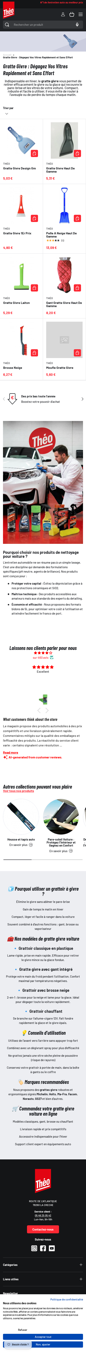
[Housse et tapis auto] (21, 817)
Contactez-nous (43, 1229)
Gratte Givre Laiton (16, 302)
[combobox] (43, 25)
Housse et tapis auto (21, 839)
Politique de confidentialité (66, 1299)
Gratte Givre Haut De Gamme (60, 169)
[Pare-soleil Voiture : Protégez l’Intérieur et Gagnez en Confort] (61, 817)
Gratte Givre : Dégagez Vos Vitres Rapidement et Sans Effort (38, 57)
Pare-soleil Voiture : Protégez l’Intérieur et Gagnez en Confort (61, 842)
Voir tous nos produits (18, 790)
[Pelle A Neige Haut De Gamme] (64, 205)
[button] (71, 14)
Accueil (7, 55)
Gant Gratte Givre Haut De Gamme (64, 304)
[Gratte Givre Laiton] (21, 275)
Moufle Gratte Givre (59, 367)
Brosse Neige (12, 367)
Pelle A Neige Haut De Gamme (61, 234)
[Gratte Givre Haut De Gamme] (64, 140)
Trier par (8, 108)
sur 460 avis (40, 657)
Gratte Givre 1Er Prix (17, 233)
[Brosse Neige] (21, 340)
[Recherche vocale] (77, 24)
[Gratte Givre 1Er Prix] (21, 205)
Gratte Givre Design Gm (19, 168)
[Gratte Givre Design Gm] (21, 140)
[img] (43, 653)
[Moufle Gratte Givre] (64, 340)
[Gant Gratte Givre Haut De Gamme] (64, 275)
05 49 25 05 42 (43, 1215)
